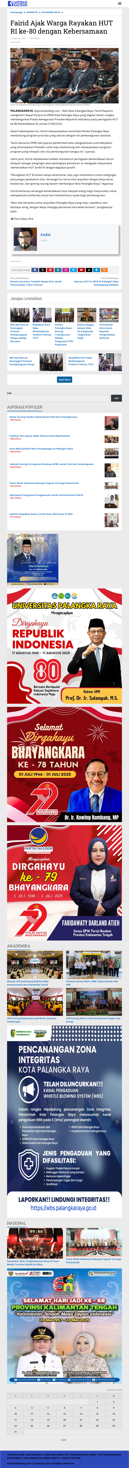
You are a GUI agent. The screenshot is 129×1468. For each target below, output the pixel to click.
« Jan (63, 1439)
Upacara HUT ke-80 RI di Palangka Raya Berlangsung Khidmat (96, 281)
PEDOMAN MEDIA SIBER (83, 1454)
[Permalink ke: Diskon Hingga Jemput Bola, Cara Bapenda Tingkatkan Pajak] (86, 315)
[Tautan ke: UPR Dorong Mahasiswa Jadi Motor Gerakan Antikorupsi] (35, 1002)
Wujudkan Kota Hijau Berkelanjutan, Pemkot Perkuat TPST (42, 331)
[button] (11, 1121)
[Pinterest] (50, 270)
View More (64, 379)
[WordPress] (58, 270)
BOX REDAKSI (34, 1454)
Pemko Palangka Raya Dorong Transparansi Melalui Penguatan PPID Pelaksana (64, 334)
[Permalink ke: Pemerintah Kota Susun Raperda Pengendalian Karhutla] (109, 315)
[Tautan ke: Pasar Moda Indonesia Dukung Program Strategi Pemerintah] (94, 1242)
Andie (45, 234)
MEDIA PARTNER (71, 1457)
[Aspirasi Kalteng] (17, 3)
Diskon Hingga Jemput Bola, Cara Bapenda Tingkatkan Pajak (85, 331)
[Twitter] (42, 270)
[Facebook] (34, 270)
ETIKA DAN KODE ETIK (56, 1454)
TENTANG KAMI (15, 1454)
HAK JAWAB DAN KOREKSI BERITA (41, 1457)
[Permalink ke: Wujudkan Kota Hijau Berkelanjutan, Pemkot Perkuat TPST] (42, 315)
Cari (9, 393)
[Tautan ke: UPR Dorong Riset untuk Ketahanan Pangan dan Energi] (94, 1002)
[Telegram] (96, 270)
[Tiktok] (89, 270)
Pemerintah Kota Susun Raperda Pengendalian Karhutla (107, 331)
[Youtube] (81, 270)
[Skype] (73, 270)
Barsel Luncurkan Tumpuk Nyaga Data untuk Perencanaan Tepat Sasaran (36, 281)
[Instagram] (65, 270)
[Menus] (120, 3)
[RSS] (104, 270)
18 (32, 1419)
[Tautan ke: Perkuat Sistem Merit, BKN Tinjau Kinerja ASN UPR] (94, 965)
